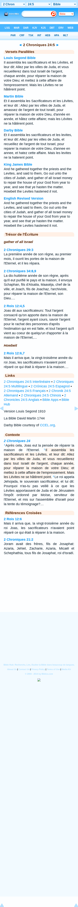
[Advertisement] (39, 588)
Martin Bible (13, 96)
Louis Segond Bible (20, 58)
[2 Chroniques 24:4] (4, 417)
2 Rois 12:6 (13, 519)
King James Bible (18, 164)
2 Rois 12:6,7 (14, 353)
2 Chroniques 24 (17, 441)
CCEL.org (47, 425)
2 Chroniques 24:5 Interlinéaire (27, 382)
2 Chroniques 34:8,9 (20, 271)
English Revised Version (23, 198)
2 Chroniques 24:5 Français (25, 391)
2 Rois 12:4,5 (14, 306)
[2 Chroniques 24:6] (73, 417)
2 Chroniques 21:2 (18, 539)
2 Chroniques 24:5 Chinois (41, 395)
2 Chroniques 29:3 (18, 250)
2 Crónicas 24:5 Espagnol (50, 386)
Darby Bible (13, 130)
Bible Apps (50, 400)
